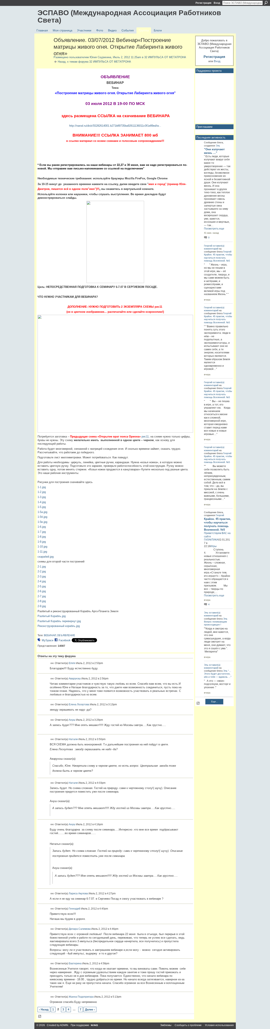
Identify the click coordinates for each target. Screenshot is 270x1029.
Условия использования (219, 1025)
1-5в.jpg (42, 521)
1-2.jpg (42, 492)
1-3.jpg (42, 497)
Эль (218, 145)
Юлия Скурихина (100, 57)
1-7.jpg (42, 531)
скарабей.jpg (46, 556)
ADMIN (64, 1025)
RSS (40, 1016)
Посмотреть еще (214, 228)
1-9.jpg (42, 541)
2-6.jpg (42, 591)
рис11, (146, 436)
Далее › (90, 1009)
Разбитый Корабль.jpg (52, 616)
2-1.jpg (42, 566)
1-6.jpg (42, 526)
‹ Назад (44, 1009)
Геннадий (74, 908)
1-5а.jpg (42, 512)
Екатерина (75, 963)
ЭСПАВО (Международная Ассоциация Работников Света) (129, 16)
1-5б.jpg (42, 516)
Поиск (266, 3)
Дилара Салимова (80, 928)
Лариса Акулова (78, 893)
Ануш (72, 719)
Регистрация (203, 2)
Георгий (208, 245)
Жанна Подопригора (81, 996)
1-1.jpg (42, 487)
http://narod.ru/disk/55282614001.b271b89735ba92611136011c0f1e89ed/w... (115, 125)
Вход (217, 2)
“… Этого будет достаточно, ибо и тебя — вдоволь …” (217, 673)
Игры (214, 546)
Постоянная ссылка (52, 663)
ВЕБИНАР (50, 635)
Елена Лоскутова (79, 704)
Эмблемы (165, 1025)
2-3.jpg (42, 576)
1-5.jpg (42, 506)
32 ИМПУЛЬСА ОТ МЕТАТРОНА (165, 57)
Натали (73, 739)
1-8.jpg (42, 536)
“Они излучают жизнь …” (214, 151)
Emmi (72, 663)
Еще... (214, 701)
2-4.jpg (42, 581)
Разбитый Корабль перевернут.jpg (59, 621)
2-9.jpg (42, 606)
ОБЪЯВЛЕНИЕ (66, 635)
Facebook (65, 640)
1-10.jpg (42, 546)
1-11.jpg (42, 551)
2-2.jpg (42, 571)
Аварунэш (75, 678)
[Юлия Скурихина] (44, 49)
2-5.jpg (42, 586)
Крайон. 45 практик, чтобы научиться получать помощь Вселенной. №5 (218, 257)
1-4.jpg (42, 502)
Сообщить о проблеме (188, 1025)
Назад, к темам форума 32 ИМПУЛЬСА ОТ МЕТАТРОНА (94, 61)
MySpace (47, 640)
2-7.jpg (42, 596)
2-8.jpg (42, 601)
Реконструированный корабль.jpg (59, 626)
